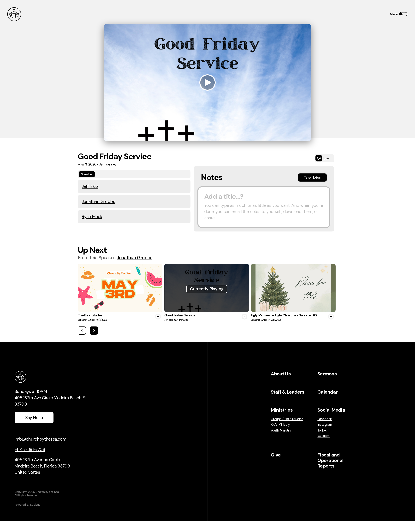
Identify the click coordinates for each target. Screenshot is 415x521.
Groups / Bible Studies (287, 419)
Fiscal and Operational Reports (330, 460)
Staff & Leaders (287, 392)
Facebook (324, 419)
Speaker (87, 174)
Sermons (327, 374)
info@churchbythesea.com (40, 439)
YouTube (323, 436)
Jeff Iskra (105, 164)
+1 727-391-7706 (30, 449)
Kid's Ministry (280, 424)
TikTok (321, 430)
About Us (281, 374)
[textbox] (263, 207)
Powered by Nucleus (27, 505)
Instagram (324, 424)
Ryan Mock (92, 216)
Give (276, 455)
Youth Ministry (281, 430)
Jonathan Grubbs (98, 201)
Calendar (327, 392)
